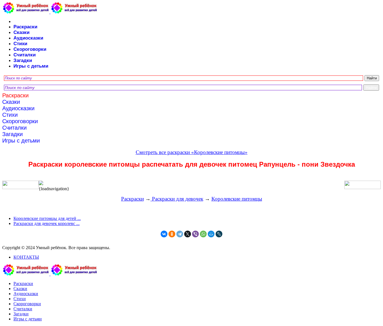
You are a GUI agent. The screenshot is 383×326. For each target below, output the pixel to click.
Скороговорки (29, 49)
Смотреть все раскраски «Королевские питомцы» (192, 152)
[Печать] (191, 183)
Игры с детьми (30, 66)
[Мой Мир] (211, 234)
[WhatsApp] (203, 234)
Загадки (22, 60)
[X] (187, 234)
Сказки (21, 32)
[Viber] (195, 234)
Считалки (24, 55)
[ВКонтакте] (164, 234)
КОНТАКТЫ (26, 257)
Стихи (20, 43)
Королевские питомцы (236, 199)
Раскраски (25, 26)
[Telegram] (179, 234)
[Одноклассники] (172, 234)
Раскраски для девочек (177, 199)
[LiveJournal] (219, 234)
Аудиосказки (28, 38)
